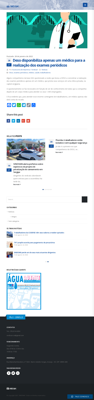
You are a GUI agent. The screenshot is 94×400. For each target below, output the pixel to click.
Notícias (44, 70)
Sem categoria (13, 221)
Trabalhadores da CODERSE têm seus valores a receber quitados (39, 232)
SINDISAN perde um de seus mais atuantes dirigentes (34, 252)
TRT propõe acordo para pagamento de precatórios (34, 242)
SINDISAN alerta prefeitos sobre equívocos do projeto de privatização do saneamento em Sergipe (28, 168)
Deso (11, 73)
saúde (37, 73)
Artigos (14, 217)
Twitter (13, 121)
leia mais (16, 184)
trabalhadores (45, 73)
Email (28, 121)
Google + (23, 121)
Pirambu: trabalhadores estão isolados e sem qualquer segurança (71, 141)
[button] (43, 189)
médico (31, 73)
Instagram (18, 373)
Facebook (8, 121)
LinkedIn (18, 121)
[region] (62, 380)
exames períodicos (21, 73)
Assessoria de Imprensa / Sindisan (25, 70)
